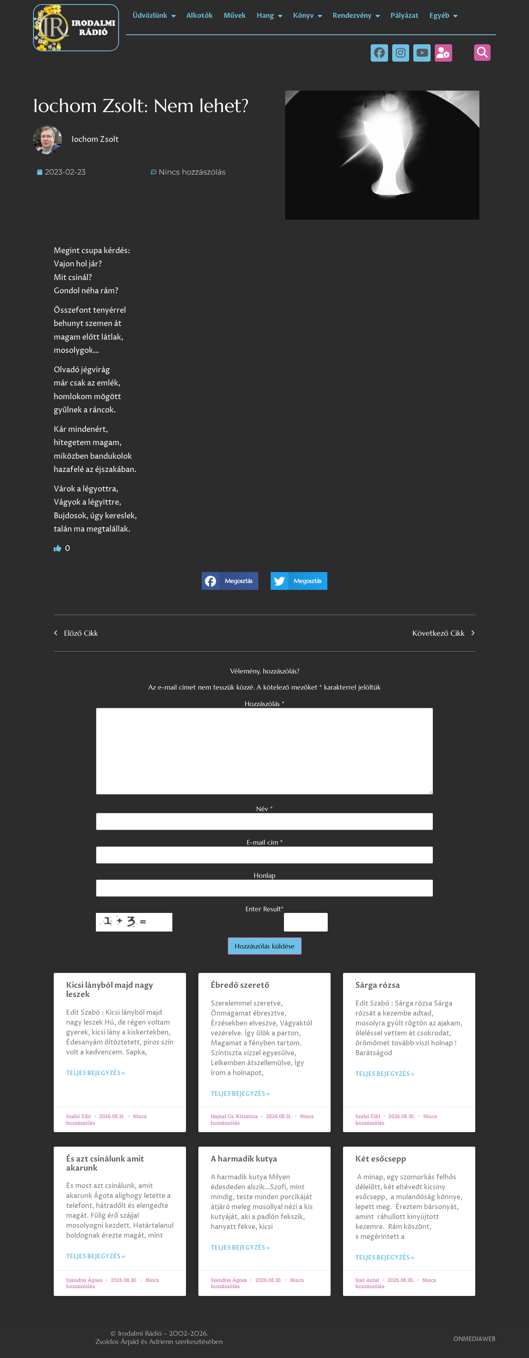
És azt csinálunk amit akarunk (105, 1164)
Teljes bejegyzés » (95, 1073)
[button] (482, 52)
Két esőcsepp (380, 1159)
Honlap (264, 875)
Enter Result (264, 908)
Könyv (303, 15)
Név (264, 808)
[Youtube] (422, 53)
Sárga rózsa (377, 985)
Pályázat (405, 15)
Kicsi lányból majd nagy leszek (109, 990)
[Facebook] (379, 53)
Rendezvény (352, 15)
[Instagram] (401, 53)
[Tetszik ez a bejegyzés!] (58, 549)
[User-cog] (443, 53)
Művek (235, 15)
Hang (265, 15)
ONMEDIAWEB (474, 1339)
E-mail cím (265, 842)
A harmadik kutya (244, 1159)
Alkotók (199, 15)
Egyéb (439, 15)
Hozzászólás (264, 703)
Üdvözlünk (150, 15)
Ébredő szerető (240, 985)
